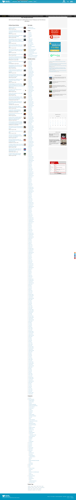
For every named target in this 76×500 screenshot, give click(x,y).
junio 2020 (30, 133)
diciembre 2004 (30, 331)
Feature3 (32, 486)
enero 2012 (30, 262)
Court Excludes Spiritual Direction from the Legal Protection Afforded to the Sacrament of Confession (16, 31)
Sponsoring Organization (32, 49)
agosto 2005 (30, 321)
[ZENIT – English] (7, 2)
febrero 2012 (30, 261)
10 (50, 122)
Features (30, 413)
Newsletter (30, 41)
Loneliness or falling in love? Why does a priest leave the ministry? (57, 61)
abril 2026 (30, 66)
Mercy (30, 459)
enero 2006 (30, 314)
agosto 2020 (30, 131)
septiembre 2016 (31, 191)
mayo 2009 (30, 303)
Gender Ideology (31, 414)
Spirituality (30, 431)
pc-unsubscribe (30, 44)
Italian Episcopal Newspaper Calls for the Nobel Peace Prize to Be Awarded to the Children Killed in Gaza (15, 149)
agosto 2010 (30, 284)
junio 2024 (30, 94)
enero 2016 (30, 201)
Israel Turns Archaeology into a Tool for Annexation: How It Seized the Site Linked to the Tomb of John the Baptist (16, 135)
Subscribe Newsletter (31, 50)
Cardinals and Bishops (32, 404)
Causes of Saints (31, 468)
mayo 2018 (30, 165)
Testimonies (31, 433)
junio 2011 (30, 271)
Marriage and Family (32, 423)
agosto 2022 (30, 122)
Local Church (31, 422)
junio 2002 (30, 369)
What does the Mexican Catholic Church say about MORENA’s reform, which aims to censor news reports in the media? (16, 75)
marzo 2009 (30, 305)
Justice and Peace (32, 419)
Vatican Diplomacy (32, 436)
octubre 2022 (30, 119)
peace (38, 487)
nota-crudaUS (30, 42)
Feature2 (29, 486)
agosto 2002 (30, 367)
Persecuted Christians (32, 424)
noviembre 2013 (31, 234)
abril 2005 (30, 326)
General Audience (32, 455)
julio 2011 (30, 270)
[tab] (54, 163)
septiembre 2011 (31, 267)
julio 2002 (30, 368)
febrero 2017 (30, 184)
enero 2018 (30, 170)
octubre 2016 (30, 189)
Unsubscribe (30, 54)
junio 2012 (30, 256)
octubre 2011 (30, 266)
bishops (33, 487)
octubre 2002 (30, 364)
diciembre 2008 (30, 309)
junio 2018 (30, 164)
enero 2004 (30, 345)
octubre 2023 (30, 104)
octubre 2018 (30, 159)
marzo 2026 (30, 67)
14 (60, 122)
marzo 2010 (30, 290)
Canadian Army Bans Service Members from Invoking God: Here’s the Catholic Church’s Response (16, 70)
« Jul (49, 128)
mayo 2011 (30, 272)
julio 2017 (30, 178)
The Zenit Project (31, 51)
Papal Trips (30, 477)
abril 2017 (30, 182)
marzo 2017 (30, 183)
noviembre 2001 (31, 378)
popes (42, 486)
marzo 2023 (30, 113)
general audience (42, 487)
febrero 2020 (30, 138)
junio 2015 (30, 210)
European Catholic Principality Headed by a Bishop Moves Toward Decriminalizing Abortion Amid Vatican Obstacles (15, 118)
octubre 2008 (30, 312)
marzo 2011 (30, 275)
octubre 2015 (30, 205)
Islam (30, 418)
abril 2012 (30, 258)
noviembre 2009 (31, 295)
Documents (30, 1)
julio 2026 (30, 62)
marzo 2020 (30, 137)
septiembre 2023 (31, 105)
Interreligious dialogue (32, 415)
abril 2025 (30, 81)
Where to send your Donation (33, 55)
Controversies (31, 408)
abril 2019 (30, 151)
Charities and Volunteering (33, 405)
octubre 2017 (30, 174)
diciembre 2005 (30, 316)
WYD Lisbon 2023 (32, 482)
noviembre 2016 (31, 188)
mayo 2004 (30, 340)
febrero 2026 (30, 68)
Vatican (30, 473)
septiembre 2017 (31, 175)
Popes (30, 470)
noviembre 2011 (31, 265)
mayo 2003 (30, 355)
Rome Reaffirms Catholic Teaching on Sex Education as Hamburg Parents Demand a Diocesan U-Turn (15, 102)
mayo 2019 (30, 150)
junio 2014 (30, 225)
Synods (30, 479)
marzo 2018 (30, 168)
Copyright (30, 36)
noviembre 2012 (31, 249)
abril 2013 (30, 243)
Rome (19, 1)
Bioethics (30, 403)
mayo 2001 (30, 386)
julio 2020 (30, 132)
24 (50, 125)
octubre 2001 (30, 379)
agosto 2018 (30, 161)
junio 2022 (30, 124)
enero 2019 (30, 155)
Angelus (30, 451)
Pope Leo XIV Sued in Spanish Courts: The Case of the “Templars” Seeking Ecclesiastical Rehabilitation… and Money (59, 78)
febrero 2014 (30, 230)
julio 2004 (30, 337)
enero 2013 (30, 247)
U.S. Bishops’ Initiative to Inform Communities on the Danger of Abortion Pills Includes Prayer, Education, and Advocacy (16, 145)
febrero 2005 (30, 328)
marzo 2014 (30, 229)
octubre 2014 (30, 220)
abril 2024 (30, 96)
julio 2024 (30, 92)
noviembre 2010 (31, 280)
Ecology (30, 409)
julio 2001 (30, 383)
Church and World (24, 1)
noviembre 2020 (31, 127)
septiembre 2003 (31, 350)
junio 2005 (30, 323)
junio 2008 (30, 313)
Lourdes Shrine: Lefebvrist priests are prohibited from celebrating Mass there (59, 82)
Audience (53, 496)
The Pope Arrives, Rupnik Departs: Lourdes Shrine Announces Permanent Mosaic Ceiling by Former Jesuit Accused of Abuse (16, 97)
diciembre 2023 (30, 101)
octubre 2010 (30, 281)
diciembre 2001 (30, 377)
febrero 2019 (30, 154)
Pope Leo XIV (15, 1)
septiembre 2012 (31, 252)
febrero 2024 (30, 99)
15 (62, 122)
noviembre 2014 (31, 219)
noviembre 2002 (31, 363)
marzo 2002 (30, 373)
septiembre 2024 (31, 90)
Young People (31, 441)
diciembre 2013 (30, 233)
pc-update (30, 45)
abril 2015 (30, 212)
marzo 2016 (30, 198)
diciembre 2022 (30, 117)
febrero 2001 (30, 390)
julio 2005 (30, 322)
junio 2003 (30, 354)
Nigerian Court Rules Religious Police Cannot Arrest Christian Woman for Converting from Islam (16, 46)
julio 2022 (30, 123)
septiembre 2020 (31, 129)
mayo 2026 (30, 64)
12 (55, 122)
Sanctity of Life (31, 429)
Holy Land (30, 446)
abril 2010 (30, 289)
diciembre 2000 (30, 392)
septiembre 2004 (31, 335)
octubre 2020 (30, 128)
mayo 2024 (30, 95)
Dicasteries (31, 469)
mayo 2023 (30, 110)
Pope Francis (30, 450)
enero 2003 (30, 360)
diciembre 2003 (30, 346)
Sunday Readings (31, 432)
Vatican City (31, 474)
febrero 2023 (30, 114)
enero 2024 (30, 100)
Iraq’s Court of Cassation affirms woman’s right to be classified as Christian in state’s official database (16, 50)
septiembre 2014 (31, 221)
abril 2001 (30, 387)
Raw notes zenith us (31, 46)
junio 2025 (30, 78)
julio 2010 (30, 285)
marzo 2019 (30, 152)
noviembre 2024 (31, 87)
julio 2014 (30, 224)
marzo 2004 (30, 342)
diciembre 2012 (30, 248)
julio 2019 (30, 147)
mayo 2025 (30, 80)
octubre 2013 (30, 235)
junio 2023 (30, 109)
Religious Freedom (32, 427)
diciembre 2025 (30, 71)
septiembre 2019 (31, 145)
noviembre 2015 (31, 203)
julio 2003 (30, 353)
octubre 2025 (30, 73)
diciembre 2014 (30, 217)
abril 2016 (30, 197)
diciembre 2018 (30, 156)
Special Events (31, 478)
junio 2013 (30, 240)
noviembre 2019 (31, 142)
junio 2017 (30, 179)
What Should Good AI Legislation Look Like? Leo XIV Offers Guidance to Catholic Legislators (15, 80)
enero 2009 (30, 308)
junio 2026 (30, 63)
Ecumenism (31, 410)
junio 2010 (30, 286)
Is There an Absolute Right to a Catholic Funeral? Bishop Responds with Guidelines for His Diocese (59, 94)
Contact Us (30, 35)
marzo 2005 (30, 327)
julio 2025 (30, 77)
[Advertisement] (38, 9)
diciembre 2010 (30, 279)
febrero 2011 (30, 276)
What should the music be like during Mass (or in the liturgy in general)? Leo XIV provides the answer (16, 127)
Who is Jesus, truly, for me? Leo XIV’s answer (16, 54)
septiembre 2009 (31, 298)
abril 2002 (30, 372)
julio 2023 (30, 108)
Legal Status (30, 40)
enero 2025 (30, 85)
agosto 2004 (30, 336)
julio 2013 (30, 239)
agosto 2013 (30, 238)
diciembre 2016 (30, 187)
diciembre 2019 (30, 141)
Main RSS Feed (30, 27)
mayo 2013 (30, 242)
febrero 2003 (30, 359)
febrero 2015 (30, 215)
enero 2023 (30, 115)
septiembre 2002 (31, 365)
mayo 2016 (30, 196)
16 (65, 122)
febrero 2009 (30, 307)
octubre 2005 (30, 318)
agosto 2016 (30, 192)
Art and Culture (31, 401)
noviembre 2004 (31, 332)
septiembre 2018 (31, 160)
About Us (29, 32)
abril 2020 (30, 136)
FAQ (29, 37)
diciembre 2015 (30, 202)
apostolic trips (29, 487)
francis (40, 486)
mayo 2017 (30, 180)
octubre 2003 (30, 349)
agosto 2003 (30, 351)
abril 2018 (30, 166)
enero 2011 (30, 277)
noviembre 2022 (31, 118)
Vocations (30, 438)
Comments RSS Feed (31, 28)
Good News (30, 445)
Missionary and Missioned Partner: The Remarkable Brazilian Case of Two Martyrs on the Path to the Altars (16, 140)
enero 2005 (30, 330)
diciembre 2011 (30, 263)
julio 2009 (30, 300)
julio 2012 (30, 254)
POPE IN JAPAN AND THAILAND (34, 460)
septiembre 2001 (31, 381)
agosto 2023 (30, 106)
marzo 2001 (30, 388)
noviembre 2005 (31, 317)
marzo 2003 (30, 358)
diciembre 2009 (30, 294)
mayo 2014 (30, 226)
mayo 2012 (30, 257)
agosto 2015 (30, 207)
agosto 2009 (30, 299)
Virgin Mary (31, 437)
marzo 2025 (30, 82)
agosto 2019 (30, 146)
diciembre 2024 (30, 86)
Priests (29, 465)
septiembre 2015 (31, 206)
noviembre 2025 (31, 72)
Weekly (37, 486)
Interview (30, 417)
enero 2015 (30, 216)
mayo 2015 (30, 211)
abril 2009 (30, 304)
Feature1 (35, 486)
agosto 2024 (30, 91)
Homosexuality (30, 447)
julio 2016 (30, 193)
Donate (35, 1)
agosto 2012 (30, 253)
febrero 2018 (30, 169)
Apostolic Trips (31, 452)
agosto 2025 (30, 76)
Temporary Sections (31, 475)
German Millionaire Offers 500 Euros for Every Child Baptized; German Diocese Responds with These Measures (16, 66)
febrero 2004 (30, 344)
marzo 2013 (30, 244)
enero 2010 (30, 293)
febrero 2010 (30, 291)
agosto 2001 (30, 382)
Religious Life (31, 428)
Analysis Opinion (31, 400)
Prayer (30, 461)
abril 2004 (30, 341)
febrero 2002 (30, 374)
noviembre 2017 (31, 173)
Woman (30, 440)
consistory (36, 487)
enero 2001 (30, 391)
